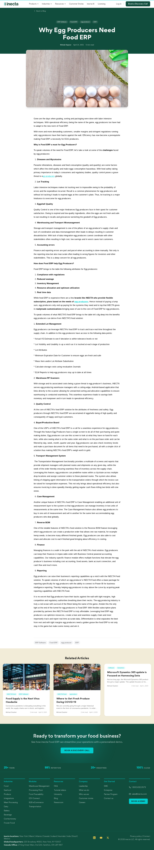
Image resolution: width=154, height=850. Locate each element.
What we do (84, 790)
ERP (95, 22)
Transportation (35, 806)
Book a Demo (138, 801)
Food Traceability (36, 794)
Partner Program (110, 794)
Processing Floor (36, 790)
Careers (82, 802)
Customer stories (86, 798)
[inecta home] (11, 3)
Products (33, 4)
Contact (146, 836)
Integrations (9, 798)
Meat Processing (11, 802)
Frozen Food (9, 823)
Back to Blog (41, 11)
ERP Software (62, 22)
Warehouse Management (39, 786)
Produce (7, 794)
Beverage (8, 815)
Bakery (7, 810)
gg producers (49, 176)
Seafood (7, 790)
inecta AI (90, 4)
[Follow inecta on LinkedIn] (94, 837)
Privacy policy (136, 836)
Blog (56, 798)
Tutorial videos (60, 790)
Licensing (101, 4)
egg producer (85, 22)
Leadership (83, 786)
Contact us (108, 798)
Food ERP (73, 22)
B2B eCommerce (36, 802)
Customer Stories (76, 4)
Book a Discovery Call (138, 4)
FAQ (56, 786)
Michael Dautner (11, 712)
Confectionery (10, 819)
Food (6, 786)
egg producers (81, 301)
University (58, 794)
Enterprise (108, 790)
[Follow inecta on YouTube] (101, 837)
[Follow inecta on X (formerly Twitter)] (107, 837)
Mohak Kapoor (65, 45)
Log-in (118, 4)
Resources (59, 4)
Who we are (84, 794)
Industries (46, 4)
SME (106, 786)
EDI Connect (34, 798)
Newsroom (58, 802)
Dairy (6, 806)
